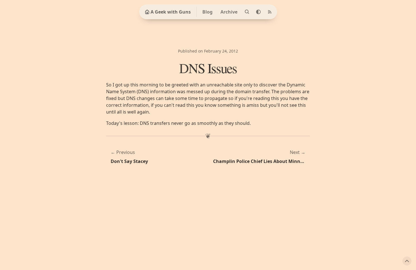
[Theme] (258, 12)
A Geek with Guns (171, 12)
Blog (207, 12)
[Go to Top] (406, 260)
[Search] (247, 12)
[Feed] (270, 12)
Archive (228, 12)
